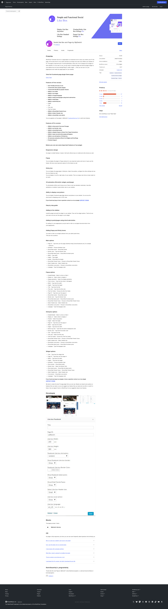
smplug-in (57, 44)
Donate (103, 593)
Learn (70, 589)
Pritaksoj (56, 50)
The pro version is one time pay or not (55, 557)
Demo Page (49, 77)
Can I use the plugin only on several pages (56, 544)
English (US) (119, 69)
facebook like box (118, 72)
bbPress (134, 593)
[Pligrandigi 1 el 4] (60, 397)
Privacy (6, 595)
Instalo (62, 50)
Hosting (7, 593)
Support (70, 591)
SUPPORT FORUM (84, 200)
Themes (39, 591)
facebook (112, 72)
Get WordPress (161, 2)
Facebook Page (114, 78)
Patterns (39, 595)
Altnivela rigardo (103, 82)
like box (120, 78)
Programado (70, 50)
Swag (102, 595)
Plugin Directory (8, 6)
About (6, 589)
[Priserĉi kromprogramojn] (19, 11)
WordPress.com (136, 589)
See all (120, 105)
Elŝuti (120, 43)
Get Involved (103, 589)
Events (102, 591)
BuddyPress (135, 595)
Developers (71, 593)
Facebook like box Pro (73, 118)
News (6, 591)
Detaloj (49, 50)
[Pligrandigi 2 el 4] (76, 397)
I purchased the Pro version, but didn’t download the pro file (60, 561)
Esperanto (20, 601)
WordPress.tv (72, 595)
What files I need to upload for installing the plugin (58, 553)
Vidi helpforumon (103, 116)
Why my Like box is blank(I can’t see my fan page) (58, 540)
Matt (133, 591)
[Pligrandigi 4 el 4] (93, 419)
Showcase (39, 589)
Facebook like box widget (116, 75)
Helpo (120, 50)
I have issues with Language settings (55, 549)
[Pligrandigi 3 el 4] (93, 397)
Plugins (38, 593)
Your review (102, 105)
